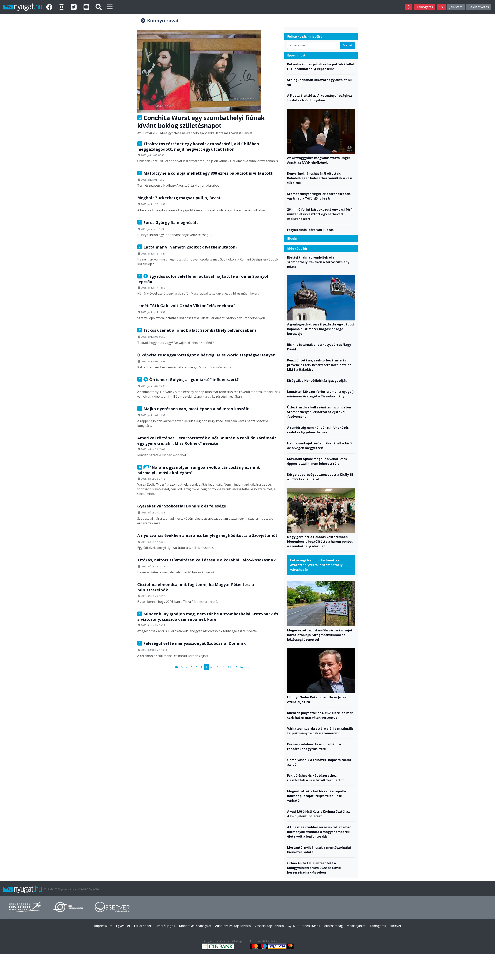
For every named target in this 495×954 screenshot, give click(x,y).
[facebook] (50, 7)
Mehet (347, 45)
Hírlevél (395, 926)
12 (229, 667)
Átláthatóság (333, 926)
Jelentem (456, 7)
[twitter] (74, 7)
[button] (110, 7)
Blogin (292, 238)
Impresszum (103, 926)
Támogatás (424, 7)
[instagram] (62, 7)
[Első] (176, 667)
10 (216, 667)
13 (235, 667)
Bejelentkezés (479, 7)
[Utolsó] (242, 667)
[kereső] (99, 7)
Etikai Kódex (143, 926)
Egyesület (123, 926)
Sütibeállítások (309, 926)
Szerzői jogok (165, 926)
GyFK (291, 926)
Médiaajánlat (356, 926)
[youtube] (87, 7)
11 (222, 667)
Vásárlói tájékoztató (269, 926)
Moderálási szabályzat (195, 926)
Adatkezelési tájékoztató (233, 926)
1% (441, 7)
